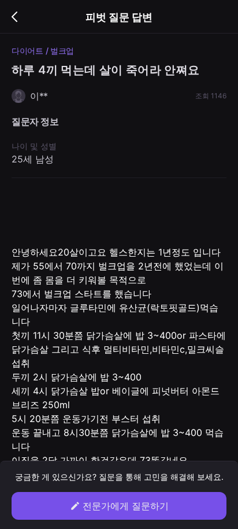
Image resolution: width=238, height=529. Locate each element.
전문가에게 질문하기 (126, 506)
